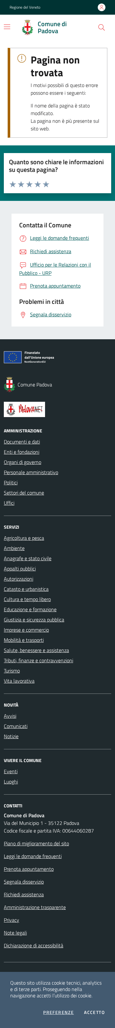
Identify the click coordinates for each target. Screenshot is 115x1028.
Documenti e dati (22, 441)
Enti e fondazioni (21, 452)
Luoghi (11, 781)
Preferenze (58, 1012)
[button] (101, 27)
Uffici (9, 503)
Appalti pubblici (20, 568)
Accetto (94, 1012)
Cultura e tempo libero (27, 599)
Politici (11, 482)
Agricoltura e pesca (24, 538)
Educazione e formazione (30, 609)
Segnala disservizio (24, 881)
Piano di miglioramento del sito (36, 843)
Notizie (11, 736)
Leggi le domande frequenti (33, 856)
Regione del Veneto (25, 7)
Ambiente (14, 548)
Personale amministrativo (31, 472)
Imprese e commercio (26, 630)
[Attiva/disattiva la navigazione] (7, 27)
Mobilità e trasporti (24, 640)
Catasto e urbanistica (26, 589)
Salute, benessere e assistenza (36, 650)
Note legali (15, 932)
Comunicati (15, 726)
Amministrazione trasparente (35, 907)
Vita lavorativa (19, 681)
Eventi (11, 771)
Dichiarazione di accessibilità (33, 945)
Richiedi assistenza (24, 894)
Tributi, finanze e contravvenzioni (38, 660)
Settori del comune (24, 492)
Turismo (12, 670)
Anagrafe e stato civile (27, 558)
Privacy (11, 920)
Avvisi (10, 716)
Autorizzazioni (18, 579)
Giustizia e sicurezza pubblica (34, 619)
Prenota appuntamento (29, 869)
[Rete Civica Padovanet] (57, 409)
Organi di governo (22, 462)
